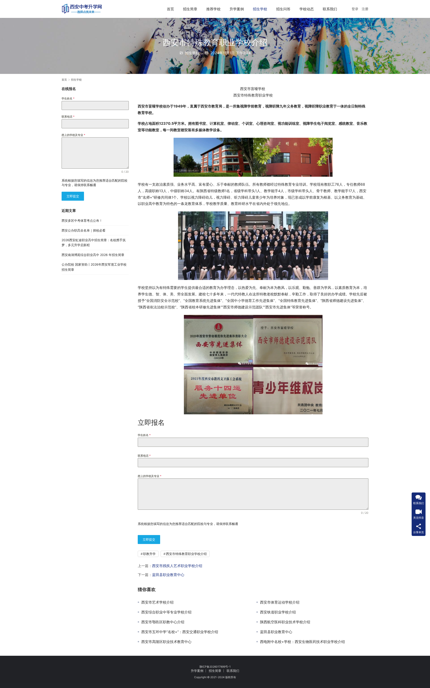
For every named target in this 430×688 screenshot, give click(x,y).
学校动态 (306, 9)
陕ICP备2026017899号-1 (215, 666)
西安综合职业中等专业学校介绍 (166, 612)
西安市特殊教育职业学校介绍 (186, 554)
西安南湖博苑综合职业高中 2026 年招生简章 (93, 255)
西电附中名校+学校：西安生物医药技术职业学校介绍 (302, 642)
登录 (355, 9)
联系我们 (330, 9)
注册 (365, 9)
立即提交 (149, 539)
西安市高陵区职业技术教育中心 (166, 642)
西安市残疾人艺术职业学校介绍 (177, 565)
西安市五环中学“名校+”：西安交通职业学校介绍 (179, 632)
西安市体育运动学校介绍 (279, 602)
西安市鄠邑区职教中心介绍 (162, 622)
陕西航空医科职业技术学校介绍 (285, 622)
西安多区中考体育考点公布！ (82, 220)
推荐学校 (213, 9)
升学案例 (237, 9)
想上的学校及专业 (149, 476)
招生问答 (283, 9)
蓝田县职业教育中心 (168, 574)
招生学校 (260, 9)
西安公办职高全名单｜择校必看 (83, 230)
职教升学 (149, 554)
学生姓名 (144, 435)
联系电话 (144, 455)
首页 (170, 9)
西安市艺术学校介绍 (157, 602)
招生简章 (190, 9)
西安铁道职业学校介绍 (278, 612)
